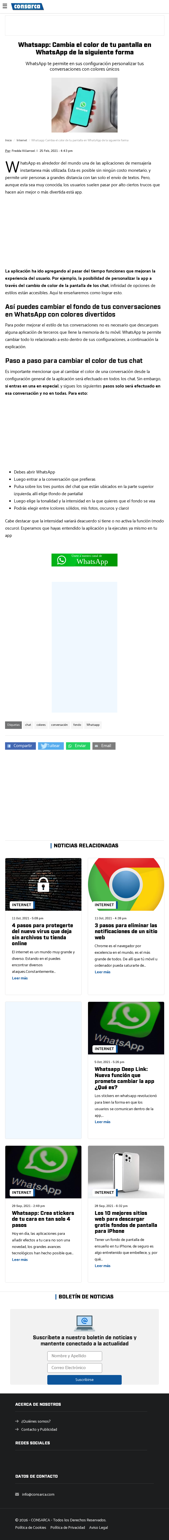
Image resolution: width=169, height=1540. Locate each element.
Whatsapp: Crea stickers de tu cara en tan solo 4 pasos (43, 1219)
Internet (22, 140)
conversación (59, 725)
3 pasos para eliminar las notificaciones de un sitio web (126, 931)
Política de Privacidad (67, 1527)
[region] (84, 25)
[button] (20, 746)
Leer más (20, 978)
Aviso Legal (98, 1527)
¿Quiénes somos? (36, 1421)
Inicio (8, 140)
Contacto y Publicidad (39, 1429)
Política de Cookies (30, 1527)
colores (41, 725)
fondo (77, 725)
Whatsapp (92, 725)
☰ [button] (4, 6)
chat (28, 725)
